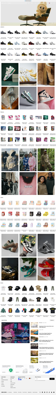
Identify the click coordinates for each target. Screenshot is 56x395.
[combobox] (17, 3)
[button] (49, 3)
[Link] (9, 74)
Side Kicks (10, 392)
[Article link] (15, 332)
